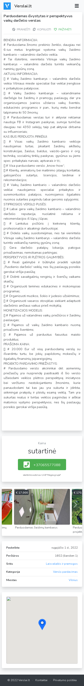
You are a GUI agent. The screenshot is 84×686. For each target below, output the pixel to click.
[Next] (74, 504)
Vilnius (73, 580)
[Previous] (9, 504)
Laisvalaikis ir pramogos (62, 564)
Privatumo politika (65, 680)
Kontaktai (41, 680)
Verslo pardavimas (65, 572)
